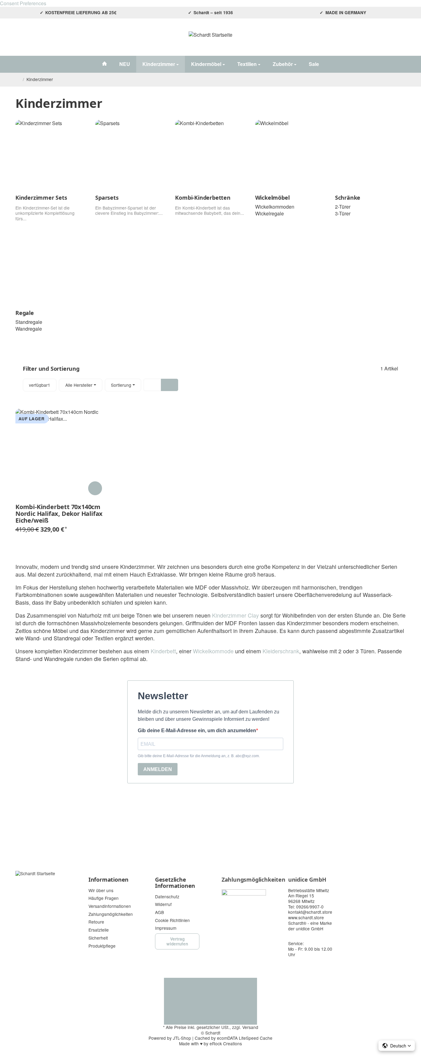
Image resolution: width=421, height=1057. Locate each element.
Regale (24, 313)
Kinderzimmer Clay (235, 615)
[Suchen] (370, 40)
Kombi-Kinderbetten (202, 198)
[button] (210, 385)
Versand (250, 1027)
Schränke (347, 198)
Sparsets (106, 198)
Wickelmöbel (272, 198)
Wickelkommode (213, 651)
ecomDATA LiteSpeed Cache (244, 1038)
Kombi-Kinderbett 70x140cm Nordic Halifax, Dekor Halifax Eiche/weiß (59, 514)
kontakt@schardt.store (310, 912)
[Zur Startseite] (210, 40)
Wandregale (28, 328)
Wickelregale (269, 213)
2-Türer (342, 206)
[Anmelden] (384, 40)
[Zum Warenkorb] (400, 40)
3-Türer (342, 213)
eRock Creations (226, 1043)
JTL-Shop (182, 1038)
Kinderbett (163, 651)
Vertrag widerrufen (177, 941)
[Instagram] (19, 40)
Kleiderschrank (281, 651)
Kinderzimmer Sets (41, 198)
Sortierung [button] (121, 385)
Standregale (28, 321)
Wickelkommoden (274, 206)
